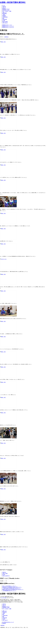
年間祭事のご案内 (5, 607)
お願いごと (4, 610)
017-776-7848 (3, 597)
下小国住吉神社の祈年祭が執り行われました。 (11, 588)
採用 (3, 614)
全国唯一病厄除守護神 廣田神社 (13, 2)
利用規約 (4, 623)
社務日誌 (6, 36)
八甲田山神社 (5, 615)
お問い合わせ (5, 620)
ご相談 (3, 613)
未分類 (3, 574)
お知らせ (4, 605)
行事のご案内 (5, 573)
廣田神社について (5, 606)
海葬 (3, 616)
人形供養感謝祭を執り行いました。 (9, 590)
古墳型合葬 (4, 617)
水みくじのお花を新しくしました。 (9, 585)
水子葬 (3, 618)
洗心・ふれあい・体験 (6, 608)
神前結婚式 (4, 611)
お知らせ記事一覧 (5, 575)
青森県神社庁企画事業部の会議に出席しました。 (12, 587)
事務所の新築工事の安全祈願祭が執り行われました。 (13, 589)
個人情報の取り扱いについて (8, 622)
